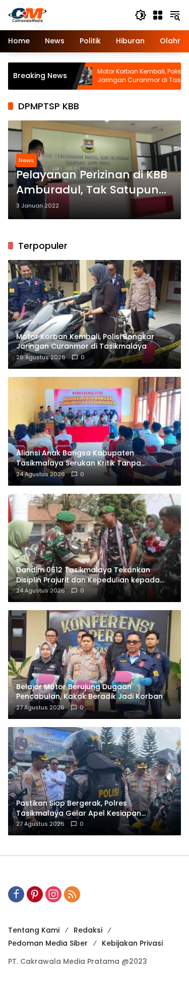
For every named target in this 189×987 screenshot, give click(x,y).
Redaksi (88, 930)
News (26, 160)
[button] (141, 15)
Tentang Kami (33, 930)
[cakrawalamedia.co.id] (66, 15)
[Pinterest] (35, 894)
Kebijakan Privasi (132, 943)
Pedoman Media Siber (48, 943)
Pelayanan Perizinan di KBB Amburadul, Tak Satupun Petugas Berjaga (91, 183)
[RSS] (72, 894)
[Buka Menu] (158, 15)
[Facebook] (16, 894)
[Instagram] (53, 894)
